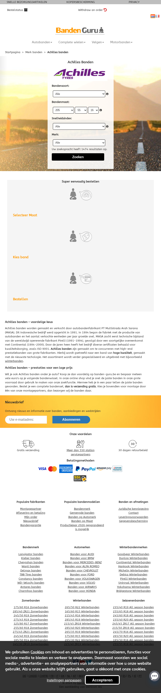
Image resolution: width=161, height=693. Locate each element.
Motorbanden (120, 42)
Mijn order (30, 517)
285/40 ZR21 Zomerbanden (31, 611)
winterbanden (14, 361)
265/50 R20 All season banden (133, 636)
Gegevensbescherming (133, 521)
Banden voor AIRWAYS (82, 586)
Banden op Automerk (82, 517)
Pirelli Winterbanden (133, 578)
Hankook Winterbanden (133, 566)
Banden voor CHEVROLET (82, 570)
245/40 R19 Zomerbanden (31, 636)
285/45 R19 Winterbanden (82, 619)
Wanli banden (31, 566)
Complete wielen (70, 42)
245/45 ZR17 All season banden (133, 623)
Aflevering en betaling (30, 512)
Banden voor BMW (82, 558)
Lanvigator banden (30, 554)
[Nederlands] (153, 16)
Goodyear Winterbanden (133, 554)
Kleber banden (30, 558)
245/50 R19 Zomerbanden (31, 615)
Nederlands (153, 16)
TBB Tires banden (31, 574)
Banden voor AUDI (82, 554)
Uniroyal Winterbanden (133, 582)
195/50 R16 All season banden (133, 640)
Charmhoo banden (31, 590)
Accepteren (102, 680)
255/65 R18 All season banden (133, 611)
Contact (134, 512)
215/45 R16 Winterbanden (82, 615)
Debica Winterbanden (133, 574)
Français (157, 16)
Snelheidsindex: (62, 118)
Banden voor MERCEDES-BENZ (82, 562)
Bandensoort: (60, 85)
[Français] (157, 16)
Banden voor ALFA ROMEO (82, 566)
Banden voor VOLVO (82, 582)
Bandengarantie (30, 525)
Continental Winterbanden (133, 562)
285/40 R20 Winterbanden (82, 627)
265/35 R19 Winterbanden (82, 631)
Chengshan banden (30, 562)
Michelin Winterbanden (133, 570)
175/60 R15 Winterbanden (82, 636)
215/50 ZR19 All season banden (133, 627)
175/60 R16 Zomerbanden (31, 607)
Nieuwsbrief (30, 521)
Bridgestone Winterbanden (133, 590)
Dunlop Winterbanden (133, 558)
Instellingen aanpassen (64, 680)
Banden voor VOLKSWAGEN (82, 578)
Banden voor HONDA (82, 590)
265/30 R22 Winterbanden (82, 640)
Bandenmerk (82, 508)
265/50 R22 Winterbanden (82, 607)
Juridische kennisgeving (133, 508)
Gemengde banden (82, 512)
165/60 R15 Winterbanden (82, 611)
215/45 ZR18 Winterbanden (82, 623)
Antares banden (30, 586)
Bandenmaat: (60, 101)
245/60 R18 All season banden (133, 615)
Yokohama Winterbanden (133, 586)
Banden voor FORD (82, 574)
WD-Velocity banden (30, 582)
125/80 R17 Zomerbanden (31, 623)
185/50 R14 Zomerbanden (31, 640)
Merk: (55, 134)
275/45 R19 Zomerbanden (31, 619)
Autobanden (41, 42)
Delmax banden (30, 570)
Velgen (97, 42)
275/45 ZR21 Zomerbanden (31, 631)
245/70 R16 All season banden (133, 631)
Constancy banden (31, 578)
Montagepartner (30, 508)
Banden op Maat (82, 521)
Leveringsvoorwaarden (133, 517)
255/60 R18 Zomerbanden (31, 627)
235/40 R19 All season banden (133, 607)
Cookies (37, 652)
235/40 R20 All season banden (133, 619)
